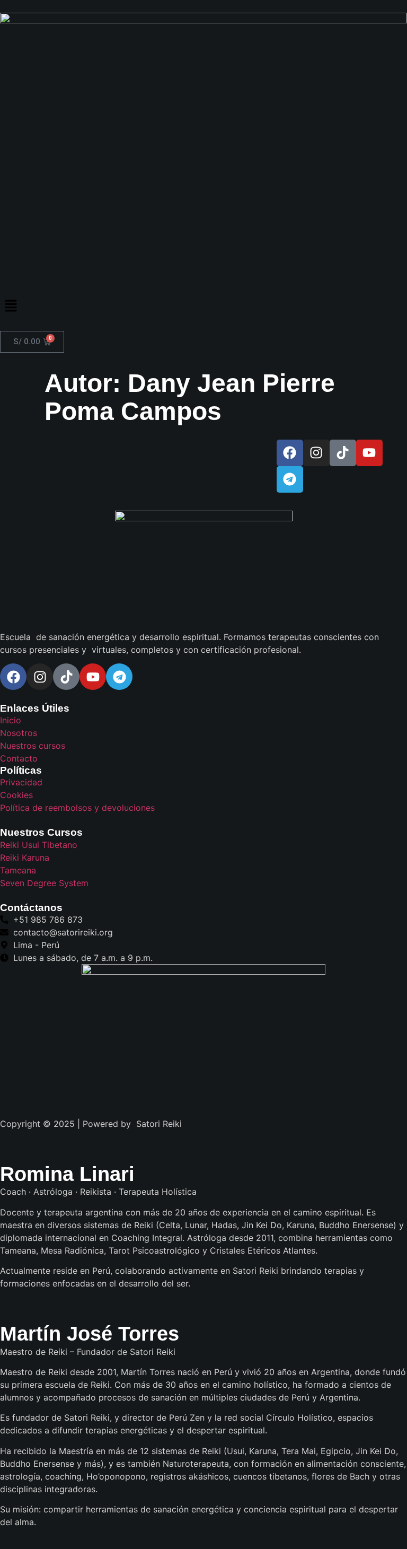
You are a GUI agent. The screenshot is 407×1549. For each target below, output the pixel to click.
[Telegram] (290, 479)
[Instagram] (316, 453)
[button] (203, 306)
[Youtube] (369, 453)
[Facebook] (290, 453)
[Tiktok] (343, 453)
